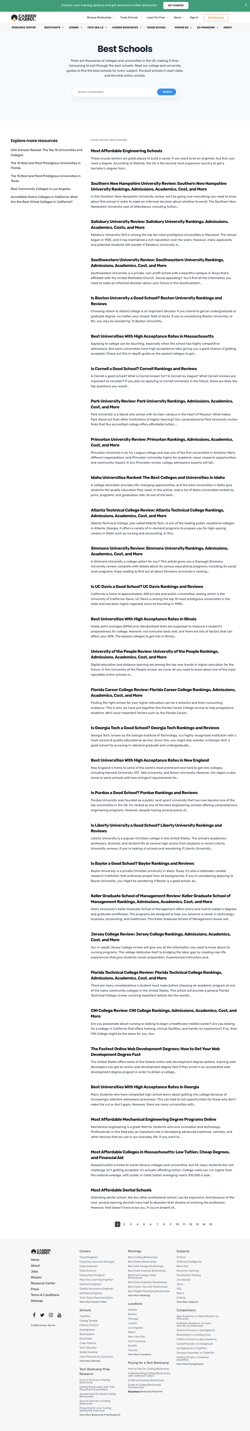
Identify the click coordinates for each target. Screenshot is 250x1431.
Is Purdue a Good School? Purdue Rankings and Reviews (144, 792)
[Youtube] (59, 1316)
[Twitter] (42, 1316)
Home (35, 1260)
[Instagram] (51, 1316)
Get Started (176, 5)
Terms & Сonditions (45, 1295)
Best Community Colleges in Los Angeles (41, 189)
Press (35, 1289)
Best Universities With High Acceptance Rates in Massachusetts (152, 336)
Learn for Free (156, 17)
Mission (36, 1277)
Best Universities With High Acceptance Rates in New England (150, 760)
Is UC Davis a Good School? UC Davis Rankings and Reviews (147, 586)
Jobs (34, 1271)
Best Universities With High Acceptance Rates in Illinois (143, 619)
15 (210, 1224)
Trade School (156, 27)
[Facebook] (34, 1316)
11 (184, 1224)
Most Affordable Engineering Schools (126, 150)
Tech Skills (95, 27)
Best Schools (118, 140)
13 (197, 1224)
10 (177, 1224)
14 (203, 1224)
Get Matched (216, 17)
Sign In (194, 17)
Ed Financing (206, 27)
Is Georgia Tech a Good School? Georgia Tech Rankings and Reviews (155, 727)
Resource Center (24, 27)
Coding (74, 27)
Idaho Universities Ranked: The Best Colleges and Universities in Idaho (158, 477)
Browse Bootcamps (99, 17)
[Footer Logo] (41, 1251)
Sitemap (37, 1301)
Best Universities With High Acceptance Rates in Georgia (145, 1087)
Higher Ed (181, 27)
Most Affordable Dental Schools (121, 1190)
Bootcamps (52, 27)
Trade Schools (129, 17)
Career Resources (125, 27)
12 (190, 1224)
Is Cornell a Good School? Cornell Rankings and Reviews (144, 368)
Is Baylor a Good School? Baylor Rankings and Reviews (142, 863)
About (177, 17)
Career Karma (99, 140)
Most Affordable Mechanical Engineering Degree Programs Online (153, 1119)
